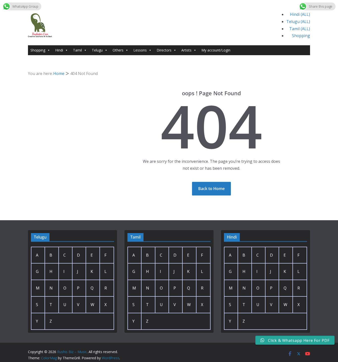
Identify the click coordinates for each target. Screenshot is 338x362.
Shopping (301, 35)
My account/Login (215, 50)
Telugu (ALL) (298, 21)
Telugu (97, 50)
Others (118, 50)
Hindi (59, 50)
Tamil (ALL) (299, 28)
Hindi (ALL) (300, 14)
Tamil (77, 50)
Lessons (140, 50)
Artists (186, 50)
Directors (164, 50)
